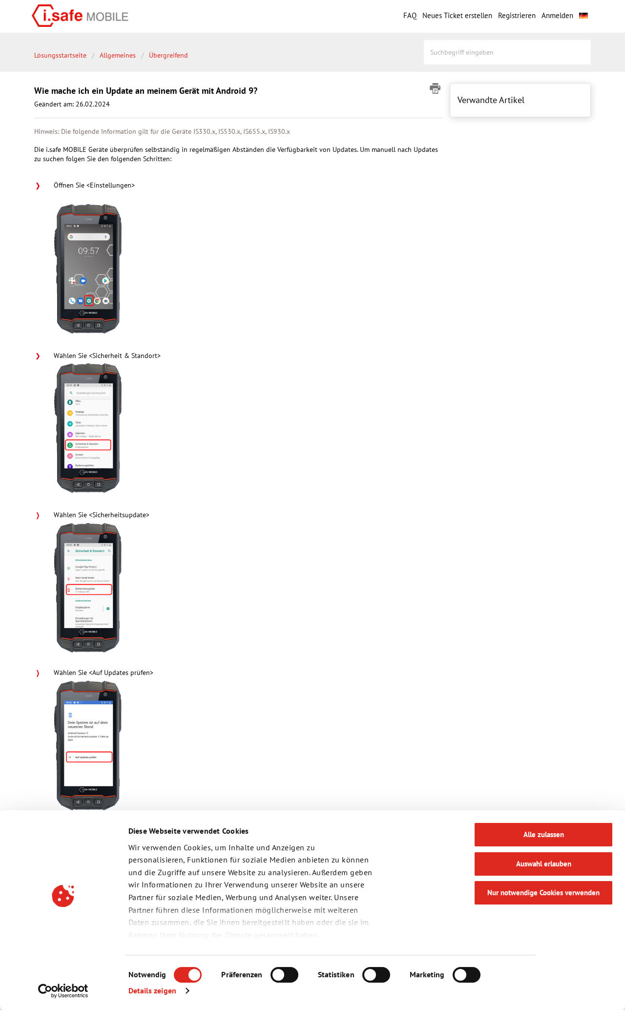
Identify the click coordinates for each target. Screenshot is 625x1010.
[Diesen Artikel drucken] (436, 88)
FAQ (410, 15)
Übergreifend (168, 55)
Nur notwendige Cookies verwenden (543, 892)
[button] (583, 14)
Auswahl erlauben (543, 863)
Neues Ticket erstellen (457, 15)
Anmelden (557, 15)
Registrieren (517, 15)
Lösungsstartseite (61, 55)
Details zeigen (152, 990)
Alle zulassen (543, 834)
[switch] (284, 975)
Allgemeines (118, 55)
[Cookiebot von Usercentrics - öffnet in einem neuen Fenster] (63, 991)
